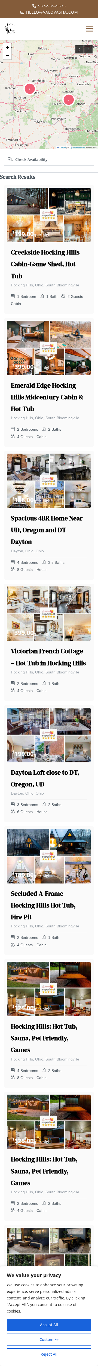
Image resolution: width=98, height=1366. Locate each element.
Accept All (49, 1324)
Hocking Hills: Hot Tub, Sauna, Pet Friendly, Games (44, 1038)
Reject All (49, 1354)
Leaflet (62, 147)
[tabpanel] (49, 215)
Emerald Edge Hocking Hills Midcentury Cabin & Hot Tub (47, 397)
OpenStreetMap (77, 147)
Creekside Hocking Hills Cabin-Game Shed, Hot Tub (45, 264)
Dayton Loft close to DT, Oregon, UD (45, 778)
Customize (49, 1339)
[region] (49, 1316)
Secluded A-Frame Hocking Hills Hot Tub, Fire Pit (43, 905)
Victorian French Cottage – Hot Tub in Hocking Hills (48, 656)
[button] (29, 88)
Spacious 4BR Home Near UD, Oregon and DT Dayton (47, 530)
